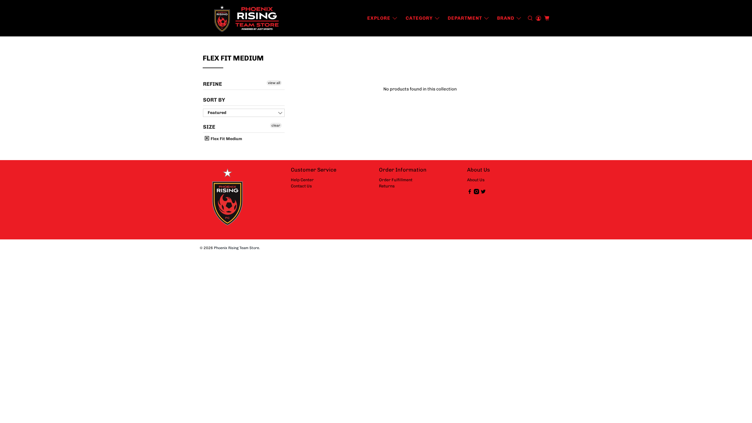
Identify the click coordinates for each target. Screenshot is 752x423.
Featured (217, 112)
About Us (476, 179)
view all (274, 83)
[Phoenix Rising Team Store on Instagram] (476, 192)
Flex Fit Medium (226, 138)
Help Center (302, 179)
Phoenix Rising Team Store (236, 248)
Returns (387, 186)
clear (275, 125)
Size (209, 127)
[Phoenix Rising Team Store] (247, 18)
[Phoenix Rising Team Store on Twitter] (483, 192)
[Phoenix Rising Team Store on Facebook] (469, 192)
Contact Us (301, 186)
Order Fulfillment (395, 179)
